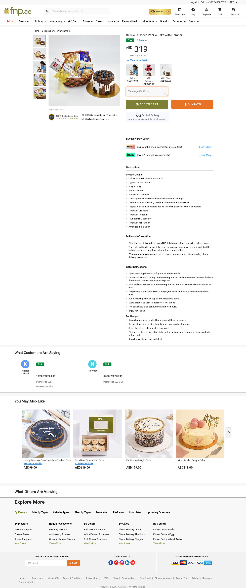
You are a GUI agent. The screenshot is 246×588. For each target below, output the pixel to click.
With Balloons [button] (149, 79)
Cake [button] (132, 78)
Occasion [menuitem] (178, 21)
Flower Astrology (163, 578)
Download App (129, 578)
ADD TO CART (147, 105)
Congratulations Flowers (62, 539)
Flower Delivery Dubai (130, 529)
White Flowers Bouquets (96, 534)
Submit (73, 563)
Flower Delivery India (164, 529)
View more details (137, 60)
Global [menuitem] (192, 21)
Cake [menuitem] (99, 21)
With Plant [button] (166, 78)
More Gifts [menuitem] (148, 21)
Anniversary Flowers (59, 534)
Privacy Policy (93, 578)
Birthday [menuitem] (39, 21)
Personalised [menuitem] (129, 21)
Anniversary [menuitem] (55, 21)
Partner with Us (26, 582)
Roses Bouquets (23, 539)
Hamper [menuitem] (111, 21)
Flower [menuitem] (86, 21)
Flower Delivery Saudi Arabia (168, 539)
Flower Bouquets (23, 529)
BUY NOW (192, 105)
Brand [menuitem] (163, 21)
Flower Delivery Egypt (164, 534)
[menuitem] (11, 21)
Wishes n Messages (202, 578)
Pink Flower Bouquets (95, 539)
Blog (115, 578)
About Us (23, 578)
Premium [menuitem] (24, 21)
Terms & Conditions (72, 578)
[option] (53, 374)
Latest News (38, 578)
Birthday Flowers (58, 529)
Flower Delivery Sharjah (131, 539)
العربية (194, 2)
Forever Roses (22, 534)
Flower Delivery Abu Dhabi (132, 534)
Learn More (205, 147)
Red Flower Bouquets (95, 529)
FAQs (106, 578)
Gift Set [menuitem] (72, 21)
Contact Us (53, 578)
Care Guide (145, 578)
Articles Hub (182, 578)
